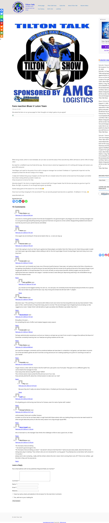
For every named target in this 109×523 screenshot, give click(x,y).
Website (14, 491)
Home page (41, 5)
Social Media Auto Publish (48, 522)
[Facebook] (13, 201)
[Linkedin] (20, 201)
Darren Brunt (24, 315)
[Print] (1, 29)
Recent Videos (84, 5)
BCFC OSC (50, 9)
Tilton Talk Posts (52, 5)
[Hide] (0, 39)
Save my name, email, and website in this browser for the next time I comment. (38, 494)
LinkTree (58, 9)
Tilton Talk (30, 4)
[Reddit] (1, 26)
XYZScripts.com (63, 522)
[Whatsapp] (26, 201)
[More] (1, 36)
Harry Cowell (24, 427)
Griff (21, 397)
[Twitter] (16, 201)
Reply (17, 226)
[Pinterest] (23, 201)
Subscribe (62, 5)
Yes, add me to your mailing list (23, 497)
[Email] (1, 32)
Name (14, 484)
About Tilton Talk (72, 5)
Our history (41, 9)
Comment (15, 481)
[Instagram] (106, 255)
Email (14, 487)
